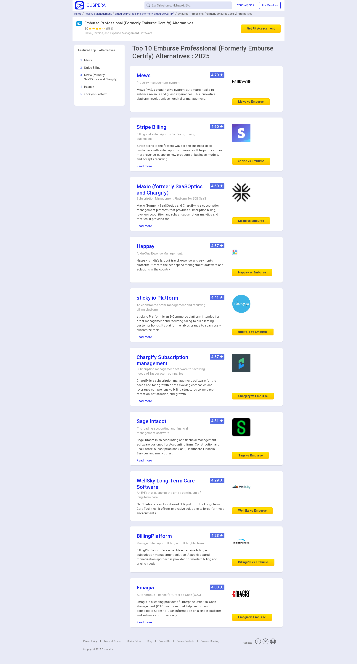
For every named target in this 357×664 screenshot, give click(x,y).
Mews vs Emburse (251, 101)
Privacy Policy (90, 641)
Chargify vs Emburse (253, 396)
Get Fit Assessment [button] (261, 28)
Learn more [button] (305, 641)
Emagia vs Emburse (252, 617)
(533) (109, 28)
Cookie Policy (134, 641)
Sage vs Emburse (250, 455)
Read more (144, 166)
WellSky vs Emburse (252, 510)
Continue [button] (318, 651)
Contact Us (164, 641)
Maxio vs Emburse (251, 221)
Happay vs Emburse (252, 272)
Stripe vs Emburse (251, 161)
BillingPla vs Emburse (253, 562)
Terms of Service (112, 641)
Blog (149, 641)
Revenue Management (98, 13)
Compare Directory (210, 641)
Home (77, 13)
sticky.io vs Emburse (253, 332)
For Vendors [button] (270, 5)
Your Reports (245, 5)
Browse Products (185, 641)
